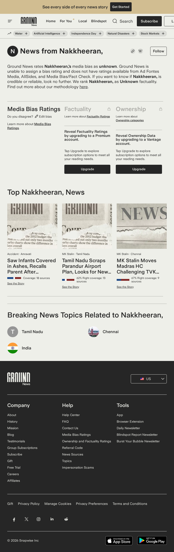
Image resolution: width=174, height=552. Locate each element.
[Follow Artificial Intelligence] (64, 33)
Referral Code (72, 448)
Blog (10, 434)
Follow (158, 51)
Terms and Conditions (130, 504)
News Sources (72, 454)
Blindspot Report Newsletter (137, 434)
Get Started (120, 7)
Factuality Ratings (98, 116)
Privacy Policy (29, 504)
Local (82, 21)
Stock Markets (150, 33)
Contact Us (70, 428)
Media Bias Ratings (76, 434)
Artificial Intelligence (47, 33)
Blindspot (98, 21)
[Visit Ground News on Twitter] (26, 519)
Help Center (71, 415)
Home (51, 21)
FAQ (65, 421)
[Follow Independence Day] (100, 33)
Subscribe (149, 21)
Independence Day (83, 33)
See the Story (15, 283)
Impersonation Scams (78, 467)
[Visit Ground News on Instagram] (38, 519)
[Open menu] (10, 21)
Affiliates (13, 480)
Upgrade (87, 169)
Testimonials (16, 441)
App (120, 415)
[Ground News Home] (29, 21)
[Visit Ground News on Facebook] (14, 519)
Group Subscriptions (22, 448)
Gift (9, 461)
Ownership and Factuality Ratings (86, 441)
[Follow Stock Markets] (163, 33)
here (84, 86)
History (12, 421)
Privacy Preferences (92, 504)
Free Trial (13, 467)
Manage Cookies (57, 504)
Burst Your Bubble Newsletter (138, 441)
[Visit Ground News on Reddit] (66, 519)
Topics (67, 461)
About (11, 415)
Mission (12, 428)
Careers (13, 474)
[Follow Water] (26, 33)
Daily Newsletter (128, 428)
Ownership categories (130, 120)
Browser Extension (130, 421)
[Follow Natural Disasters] (133, 33)
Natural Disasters (118, 33)
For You (66, 21)
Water (18, 33)
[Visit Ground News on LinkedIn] (52, 519)
